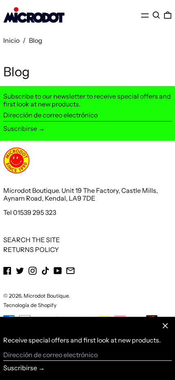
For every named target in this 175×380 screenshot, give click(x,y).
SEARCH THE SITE (31, 240)
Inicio (11, 40)
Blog (35, 40)
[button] (156, 15)
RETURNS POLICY (31, 249)
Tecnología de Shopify (30, 305)
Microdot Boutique (46, 296)
